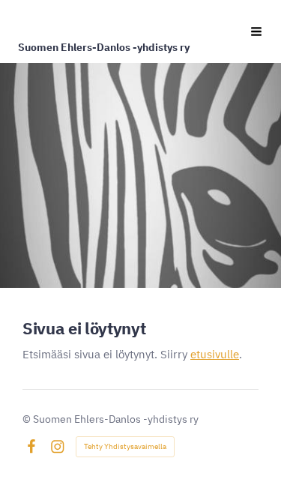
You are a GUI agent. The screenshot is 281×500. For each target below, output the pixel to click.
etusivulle (214, 354)
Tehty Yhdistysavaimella (125, 446)
